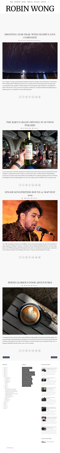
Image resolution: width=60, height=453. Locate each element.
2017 (5, 403)
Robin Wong (31, 40)
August (6, 382)
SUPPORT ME (17, 1)
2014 (5, 407)
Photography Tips (27, 376)
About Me (43, 1)
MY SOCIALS (37, 1)
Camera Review (26, 372)
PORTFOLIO (30, 1)
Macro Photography (27, 379)
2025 (5, 368)
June (6, 385)
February (7, 399)
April (6, 387)
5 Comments (38, 40)
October (7, 380)
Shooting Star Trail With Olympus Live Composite (30, 36)
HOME (11, 1)
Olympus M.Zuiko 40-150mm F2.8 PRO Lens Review (51, 408)
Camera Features (23, 40)
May (6, 386)
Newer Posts (6, 357)
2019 (5, 376)
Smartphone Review (27, 383)
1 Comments (35, 128)
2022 (5, 372)
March (6, 398)
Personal (25, 374)
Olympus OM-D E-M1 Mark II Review (51, 388)
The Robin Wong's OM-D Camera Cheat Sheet (51, 418)
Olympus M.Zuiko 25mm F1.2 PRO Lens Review (52, 369)
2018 (5, 402)
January (7, 400)
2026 (5, 367)
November (7, 378)
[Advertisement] (30, 23)
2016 (5, 404)
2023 (5, 371)
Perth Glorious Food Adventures (30, 282)
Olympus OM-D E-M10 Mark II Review (51, 427)
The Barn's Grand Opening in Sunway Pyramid (30, 123)
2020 (5, 375)
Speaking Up (31, 374)
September (7, 381)
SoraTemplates (10, 447)
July (6, 384)
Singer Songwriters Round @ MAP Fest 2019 (30, 193)
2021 (5, 373)
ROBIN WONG (30, 8)
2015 (5, 405)
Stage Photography (27, 381)
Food (23, 128)
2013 (5, 408)
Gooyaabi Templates (25, 447)
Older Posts (54, 357)
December (7, 377)
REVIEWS (24, 1)
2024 (5, 370)
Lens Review (25, 370)
